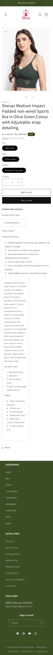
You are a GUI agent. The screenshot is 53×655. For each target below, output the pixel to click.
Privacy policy (13, 651)
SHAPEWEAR (11, 498)
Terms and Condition (15, 579)
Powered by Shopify (27, 647)
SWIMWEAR (11, 504)
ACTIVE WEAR (12, 491)
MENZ (8, 517)
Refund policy (42, 647)
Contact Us (11, 586)
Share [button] (7, 447)
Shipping (5, 138)
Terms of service (27, 651)
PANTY (8, 485)
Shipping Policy (13, 566)
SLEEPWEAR (11, 510)
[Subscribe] (40, 623)
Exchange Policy (13, 554)
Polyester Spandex (14, 170)
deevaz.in (15, 647)
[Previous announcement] (5, 3)
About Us (10, 541)
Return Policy (12, 547)
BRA (7, 478)
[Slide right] (33, 97)
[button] (6, 15)
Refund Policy (12, 560)
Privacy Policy (12, 573)
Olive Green (10, 159)
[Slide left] (20, 97)
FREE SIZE (10, 148)
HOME (8, 472)
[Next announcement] (48, 3)
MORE (8, 523)
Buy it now (26, 200)
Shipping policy (41, 651)
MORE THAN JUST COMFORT (19, 602)
